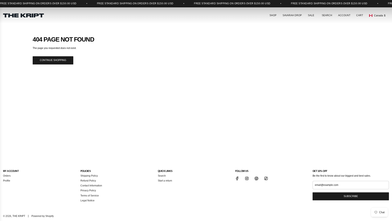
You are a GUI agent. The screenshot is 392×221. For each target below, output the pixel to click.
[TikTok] (266, 178)
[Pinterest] (256, 178)
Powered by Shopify (42, 216)
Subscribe (351, 196)
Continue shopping (53, 60)
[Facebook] (237, 178)
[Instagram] (246, 178)
